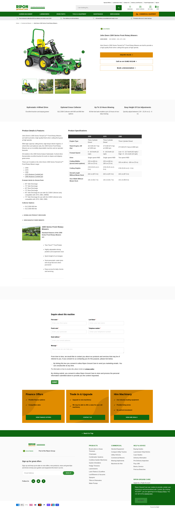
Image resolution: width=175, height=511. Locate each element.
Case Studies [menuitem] (138, 455)
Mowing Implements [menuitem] (117, 460)
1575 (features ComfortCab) (34, 174)
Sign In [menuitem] (157, 2)
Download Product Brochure (35, 215)
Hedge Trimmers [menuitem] (94, 466)
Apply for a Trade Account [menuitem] (142, 483)
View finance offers (43, 417)
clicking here (148, 494)
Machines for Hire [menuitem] (117, 463)
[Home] (30, 7)
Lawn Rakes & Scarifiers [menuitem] (97, 471)
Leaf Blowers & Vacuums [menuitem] (97, 474)
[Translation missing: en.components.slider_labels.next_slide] (83, 51)
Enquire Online (125, 55)
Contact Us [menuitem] (126, 2)
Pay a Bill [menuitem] (137, 463)
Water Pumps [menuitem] (93, 483)
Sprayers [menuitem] (92, 477)
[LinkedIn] (33, 481)
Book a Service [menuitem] (138, 466)
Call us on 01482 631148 (125, 61)
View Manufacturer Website (34, 220)
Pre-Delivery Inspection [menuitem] (141, 460)
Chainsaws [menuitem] (92, 454)
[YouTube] (38, 481)
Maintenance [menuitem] (98, 14)
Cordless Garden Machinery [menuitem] (98, 460)
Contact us (87, 417)
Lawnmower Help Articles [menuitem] (142, 452)
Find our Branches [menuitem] (139, 469)
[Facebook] (43, 481)
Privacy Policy (162, 491)
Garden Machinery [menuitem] (25, 14)
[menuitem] (33, 481)
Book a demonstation (125, 68)
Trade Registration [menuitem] (149, 2)
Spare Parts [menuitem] (61, 14)
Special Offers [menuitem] (107, 2)
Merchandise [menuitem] (115, 14)
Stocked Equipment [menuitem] (117, 449)
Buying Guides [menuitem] (138, 449)
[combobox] (96, 7)
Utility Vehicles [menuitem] (116, 455)
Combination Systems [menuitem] (96, 457)
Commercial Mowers (26, 23)
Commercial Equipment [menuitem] (147, 14)
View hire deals (131, 417)
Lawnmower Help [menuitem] (117, 2)
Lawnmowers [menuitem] (44, 14)
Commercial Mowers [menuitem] (118, 458)
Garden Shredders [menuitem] (95, 463)
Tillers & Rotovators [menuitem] (95, 480)
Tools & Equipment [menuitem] (79, 14)
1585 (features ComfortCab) (34, 176)
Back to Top (88, 433)
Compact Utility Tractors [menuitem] (119, 452)
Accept (141, 500)
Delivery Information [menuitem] (140, 458)
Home (17, 23)
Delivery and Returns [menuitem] (136, 2)
